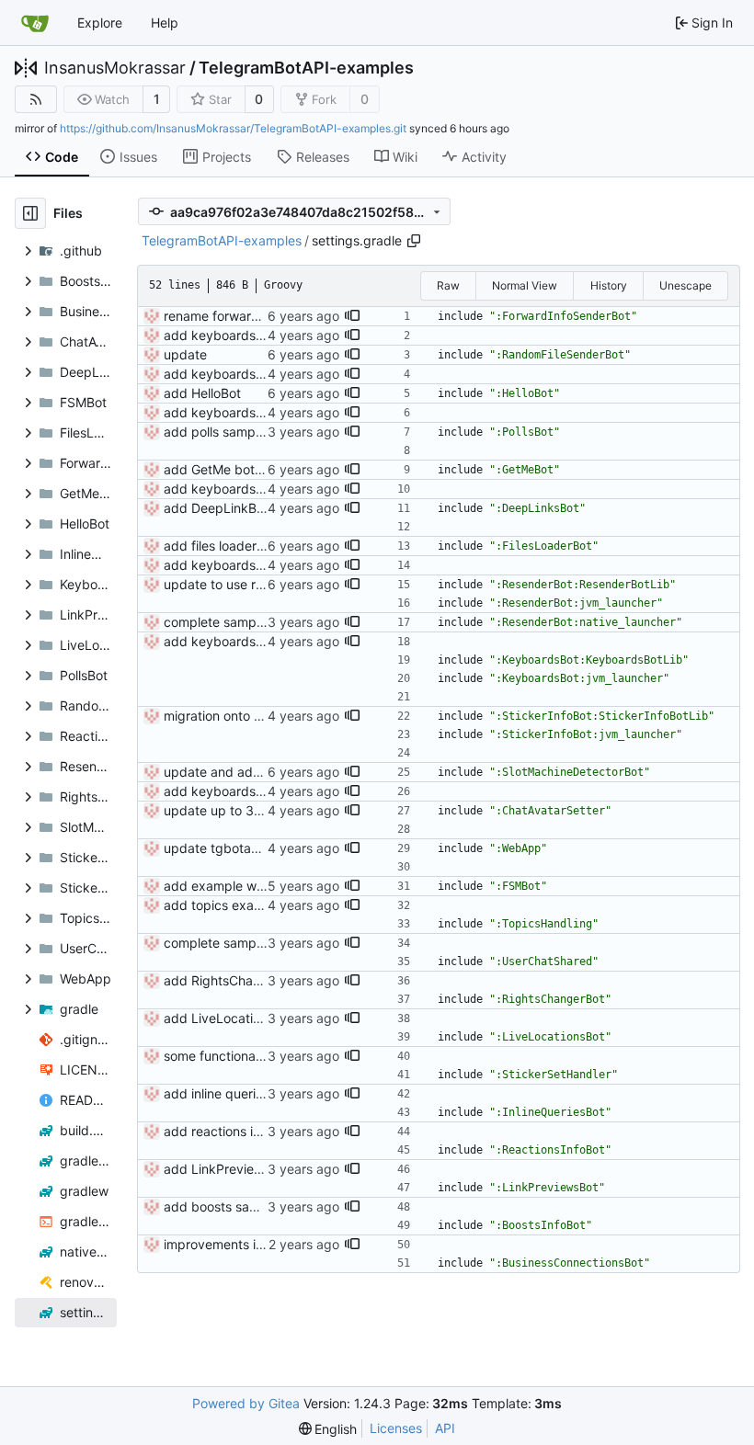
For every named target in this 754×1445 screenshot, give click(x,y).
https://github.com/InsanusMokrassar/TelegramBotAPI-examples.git (233, 128)
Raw (448, 285)
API (445, 1428)
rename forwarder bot (229, 316)
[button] (352, 316)
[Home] (35, 23)
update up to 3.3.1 (219, 810)
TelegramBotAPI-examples (306, 68)
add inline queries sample (240, 1093)
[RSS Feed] (36, 99)
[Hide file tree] (30, 213)
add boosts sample (221, 1206)
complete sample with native (250, 622)
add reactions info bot (230, 1131)
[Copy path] (413, 240)
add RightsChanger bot (234, 980)
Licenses (396, 1428)
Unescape (685, 285)
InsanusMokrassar (115, 68)
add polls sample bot (227, 431)
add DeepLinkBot (216, 508)
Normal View (524, 285)
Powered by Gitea (246, 1403)
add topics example (223, 905)
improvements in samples (240, 1244)
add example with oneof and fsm (262, 885)
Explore (99, 22)
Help (164, 22)
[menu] (328, 1429)
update (185, 354)
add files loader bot (222, 545)
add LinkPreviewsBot (227, 1169)
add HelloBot (202, 393)
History (608, 285)
